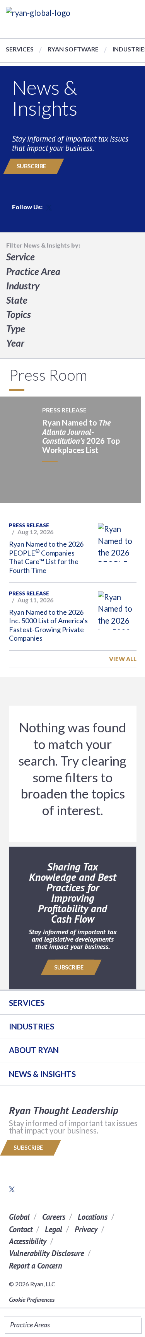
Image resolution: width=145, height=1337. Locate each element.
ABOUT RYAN (34, 1050)
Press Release (29, 525)
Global (19, 1217)
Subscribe (32, 166)
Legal (53, 1229)
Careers (53, 1217)
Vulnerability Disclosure (46, 1253)
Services (20, 49)
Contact (20, 1229)
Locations (92, 1217)
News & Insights (42, 1074)
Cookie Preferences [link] (32, 1299)
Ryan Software (73, 49)
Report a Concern (35, 1265)
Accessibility (27, 1241)
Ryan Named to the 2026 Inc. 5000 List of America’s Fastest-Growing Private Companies (48, 625)
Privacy (86, 1229)
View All (122, 658)
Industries (31, 1026)
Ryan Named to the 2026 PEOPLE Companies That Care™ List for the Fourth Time (46, 557)
